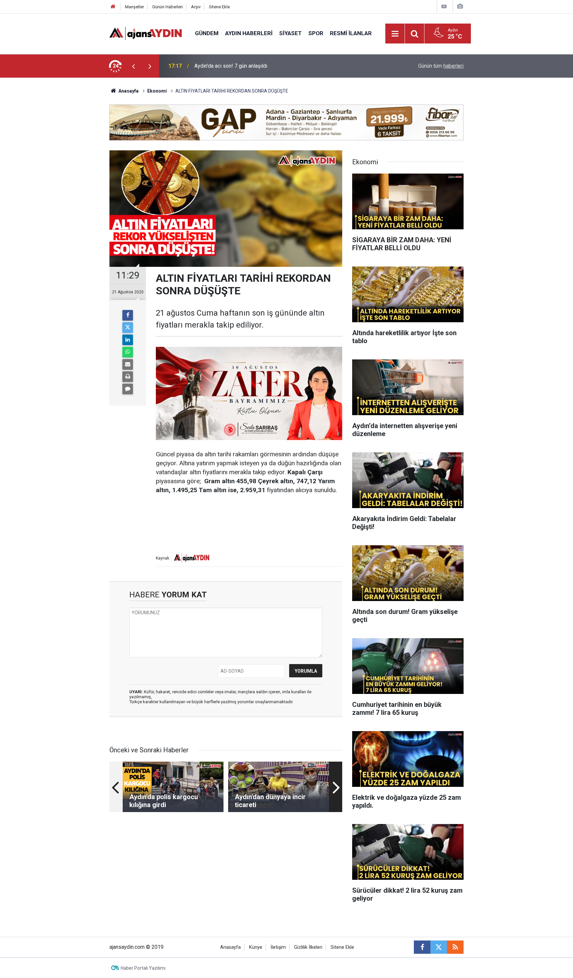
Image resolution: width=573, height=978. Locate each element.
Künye (255, 947)
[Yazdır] (127, 376)
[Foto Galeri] (460, 6)
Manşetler (134, 6)
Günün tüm (441, 66)
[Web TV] (444, 6)
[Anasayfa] (113, 6)
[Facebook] (127, 315)
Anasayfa (128, 91)
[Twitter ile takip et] (438, 947)
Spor (315, 33)
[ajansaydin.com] (145, 33)
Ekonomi (157, 91)
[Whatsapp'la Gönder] (127, 352)
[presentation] (133, 66)
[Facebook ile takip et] (422, 947)
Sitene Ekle (219, 6)
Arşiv (196, 6)
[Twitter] (127, 327)
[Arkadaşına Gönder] (127, 364)
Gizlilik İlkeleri (308, 947)
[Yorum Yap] (127, 389)
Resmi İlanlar (351, 33)
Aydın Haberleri (249, 33)
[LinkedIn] (127, 340)
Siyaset (290, 33)
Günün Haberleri (167, 6)
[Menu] (395, 34)
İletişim (278, 947)
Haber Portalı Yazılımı (143, 968)
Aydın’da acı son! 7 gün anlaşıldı (230, 66)
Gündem (207, 33)
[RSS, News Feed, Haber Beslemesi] (455, 947)
